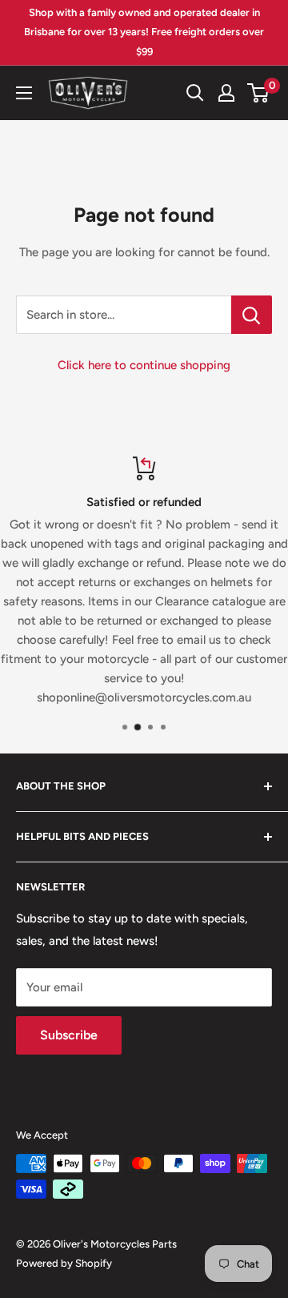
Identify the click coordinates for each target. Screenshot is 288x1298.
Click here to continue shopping (144, 365)
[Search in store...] (251, 314)
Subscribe (69, 1035)
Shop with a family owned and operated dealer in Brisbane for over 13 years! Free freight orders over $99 (144, 32)
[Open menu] (24, 92)
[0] (259, 92)
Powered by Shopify (64, 1263)
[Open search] (195, 93)
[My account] (226, 93)
